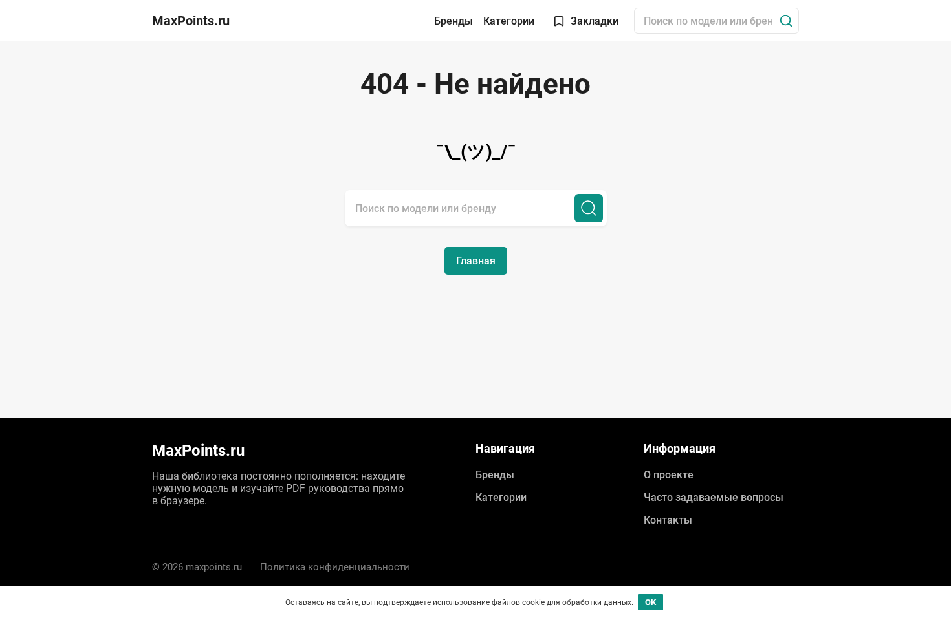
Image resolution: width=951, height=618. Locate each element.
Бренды (453, 21)
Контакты (668, 520)
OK (650, 602)
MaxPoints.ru (191, 20)
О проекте (669, 475)
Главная (476, 261)
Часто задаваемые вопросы (713, 497)
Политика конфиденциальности (335, 567)
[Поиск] (786, 21)
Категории (508, 21)
